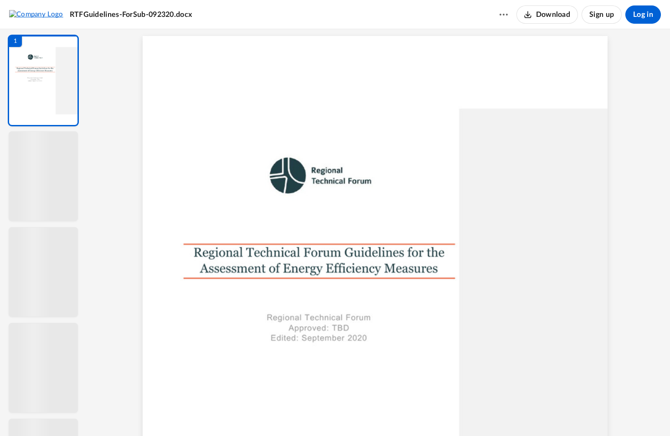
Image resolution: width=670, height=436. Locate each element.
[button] (43, 80)
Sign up (601, 14)
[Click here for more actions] (504, 14)
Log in (643, 14)
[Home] (36, 14)
